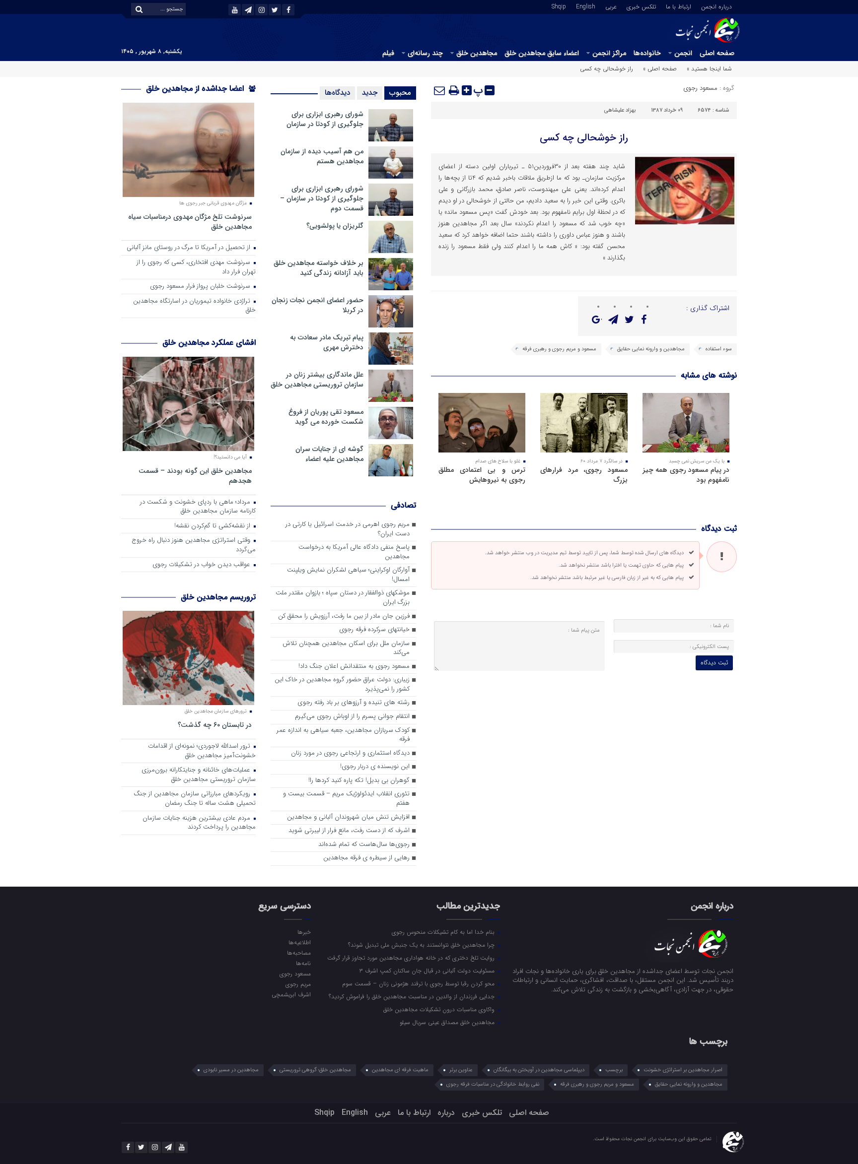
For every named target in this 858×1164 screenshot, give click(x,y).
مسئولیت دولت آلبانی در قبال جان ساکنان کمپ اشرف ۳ (428, 970)
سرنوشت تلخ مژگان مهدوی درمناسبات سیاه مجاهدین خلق (190, 221)
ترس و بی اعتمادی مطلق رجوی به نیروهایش (481, 474)
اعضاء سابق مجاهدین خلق (541, 53)
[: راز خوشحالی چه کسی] (440, 90)
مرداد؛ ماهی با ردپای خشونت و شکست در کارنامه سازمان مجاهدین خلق (198, 507)
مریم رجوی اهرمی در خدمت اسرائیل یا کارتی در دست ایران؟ (348, 529)
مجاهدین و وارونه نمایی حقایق (651, 349)
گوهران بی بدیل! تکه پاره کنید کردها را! (359, 780)
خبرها (303, 931)
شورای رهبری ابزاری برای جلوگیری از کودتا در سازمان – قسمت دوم (321, 198)
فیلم (388, 53)
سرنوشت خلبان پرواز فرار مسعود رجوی (201, 286)
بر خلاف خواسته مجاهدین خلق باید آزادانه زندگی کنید (318, 268)
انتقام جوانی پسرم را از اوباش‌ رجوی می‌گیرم (352, 716)
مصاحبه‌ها (298, 952)
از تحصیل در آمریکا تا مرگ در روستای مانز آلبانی (189, 248)
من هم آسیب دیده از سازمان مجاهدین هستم (322, 156)
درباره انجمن (716, 6)
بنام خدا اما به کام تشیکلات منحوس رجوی (444, 931)
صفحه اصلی (717, 53)
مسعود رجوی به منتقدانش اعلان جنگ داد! (354, 666)
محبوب (400, 93)
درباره (446, 1112)
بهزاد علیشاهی (620, 110)
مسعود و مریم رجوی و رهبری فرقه (559, 349)
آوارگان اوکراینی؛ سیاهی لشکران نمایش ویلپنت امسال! (348, 575)
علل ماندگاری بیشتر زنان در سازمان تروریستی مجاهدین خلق (317, 379)
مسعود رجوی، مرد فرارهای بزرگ (583, 474)
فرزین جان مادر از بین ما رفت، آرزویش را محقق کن (344, 616)
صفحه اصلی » (660, 68)
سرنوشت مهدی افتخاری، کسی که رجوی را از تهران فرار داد (196, 267)
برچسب (614, 1070)
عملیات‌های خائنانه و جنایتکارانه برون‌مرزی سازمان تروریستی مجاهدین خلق (199, 775)
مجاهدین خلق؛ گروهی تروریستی (315, 1070)
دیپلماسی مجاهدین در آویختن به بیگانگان (539, 1070)
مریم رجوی (298, 983)
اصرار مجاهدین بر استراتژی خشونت (683, 1070)
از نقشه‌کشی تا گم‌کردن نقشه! (213, 526)
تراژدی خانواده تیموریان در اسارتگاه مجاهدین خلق (194, 306)
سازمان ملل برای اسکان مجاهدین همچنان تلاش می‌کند (346, 648)
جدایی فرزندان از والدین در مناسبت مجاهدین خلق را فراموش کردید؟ (413, 996)
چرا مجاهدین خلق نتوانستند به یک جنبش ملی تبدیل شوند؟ (422, 944)
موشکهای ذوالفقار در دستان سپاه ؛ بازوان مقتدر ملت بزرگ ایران (343, 597)
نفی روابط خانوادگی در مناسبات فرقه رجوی (492, 1084)
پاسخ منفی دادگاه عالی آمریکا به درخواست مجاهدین (354, 552)
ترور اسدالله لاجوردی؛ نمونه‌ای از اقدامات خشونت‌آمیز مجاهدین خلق (202, 751)
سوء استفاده (719, 349)
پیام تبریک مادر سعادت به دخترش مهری (326, 342)
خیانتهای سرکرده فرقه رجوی (374, 630)
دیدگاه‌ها (337, 93)
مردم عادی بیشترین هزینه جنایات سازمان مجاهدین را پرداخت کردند (199, 823)
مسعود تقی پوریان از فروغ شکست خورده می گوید (325, 416)
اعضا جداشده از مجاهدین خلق (196, 88)
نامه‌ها (303, 963)
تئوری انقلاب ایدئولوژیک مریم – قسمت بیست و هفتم (346, 798)
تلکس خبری (641, 6)
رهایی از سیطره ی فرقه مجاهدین (366, 858)
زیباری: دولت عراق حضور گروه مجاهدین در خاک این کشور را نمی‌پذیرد (342, 684)
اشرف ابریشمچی (291, 994)
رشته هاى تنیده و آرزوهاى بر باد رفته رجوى (353, 703)
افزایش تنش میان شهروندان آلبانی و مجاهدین (348, 817)
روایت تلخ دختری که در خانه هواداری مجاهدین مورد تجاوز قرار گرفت (412, 957)
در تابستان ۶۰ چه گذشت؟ (215, 724)
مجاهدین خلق (476, 53)
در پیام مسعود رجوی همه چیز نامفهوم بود (686, 474)
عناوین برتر (461, 1070)
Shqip (559, 6)
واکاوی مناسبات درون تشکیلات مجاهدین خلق (440, 1009)
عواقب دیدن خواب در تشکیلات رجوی (202, 565)
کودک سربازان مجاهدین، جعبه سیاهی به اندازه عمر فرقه (343, 735)
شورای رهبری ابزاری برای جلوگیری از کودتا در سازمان (324, 119)
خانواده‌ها (647, 53)
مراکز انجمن (609, 53)
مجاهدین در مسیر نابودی (231, 1070)
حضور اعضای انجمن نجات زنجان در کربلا (317, 305)
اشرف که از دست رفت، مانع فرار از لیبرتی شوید (349, 831)
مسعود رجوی (700, 88)
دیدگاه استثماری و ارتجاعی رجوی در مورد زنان (350, 753)
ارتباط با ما (678, 6)
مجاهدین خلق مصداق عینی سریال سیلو (448, 1022)
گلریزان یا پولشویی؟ (334, 225)
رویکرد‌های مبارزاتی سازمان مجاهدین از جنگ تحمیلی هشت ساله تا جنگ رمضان (195, 798)
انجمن (683, 53)
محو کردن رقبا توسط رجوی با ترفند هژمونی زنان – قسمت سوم (419, 983)
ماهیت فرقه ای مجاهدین (400, 1070)
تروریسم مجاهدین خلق (218, 597)
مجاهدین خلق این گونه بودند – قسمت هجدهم (195, 475)
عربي (611, 6)
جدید (369, 93)
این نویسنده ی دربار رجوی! (375, 767)
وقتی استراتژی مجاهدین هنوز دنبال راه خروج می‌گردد (194, 545)
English (585, 6)
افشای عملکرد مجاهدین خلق (209, 342)
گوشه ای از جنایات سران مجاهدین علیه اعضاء (329, 454)
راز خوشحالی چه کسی (584, 137)
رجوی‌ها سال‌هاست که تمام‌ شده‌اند (364, 844)
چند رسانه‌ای (425, 53)
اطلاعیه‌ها (299, 942)
